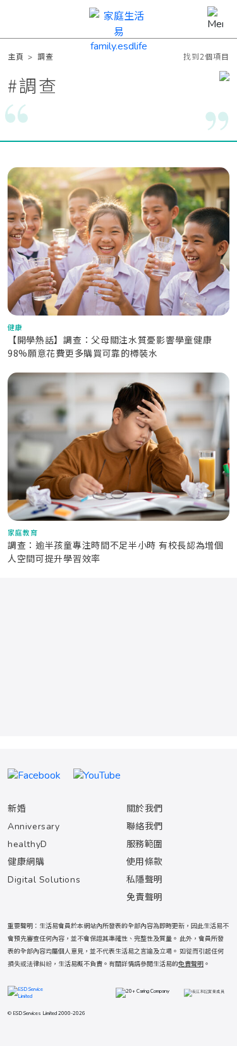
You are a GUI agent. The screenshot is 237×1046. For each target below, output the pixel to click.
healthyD (27, 844)
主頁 (15, 57)
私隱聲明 (144, 880)
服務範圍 (144, 844)
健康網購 (26, 862)
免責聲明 (144, 897)
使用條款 (144, 862)
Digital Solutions (44, 880)
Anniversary (34, 826)
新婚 (17, 809)
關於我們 (144, 809)
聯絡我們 (144, 826)
